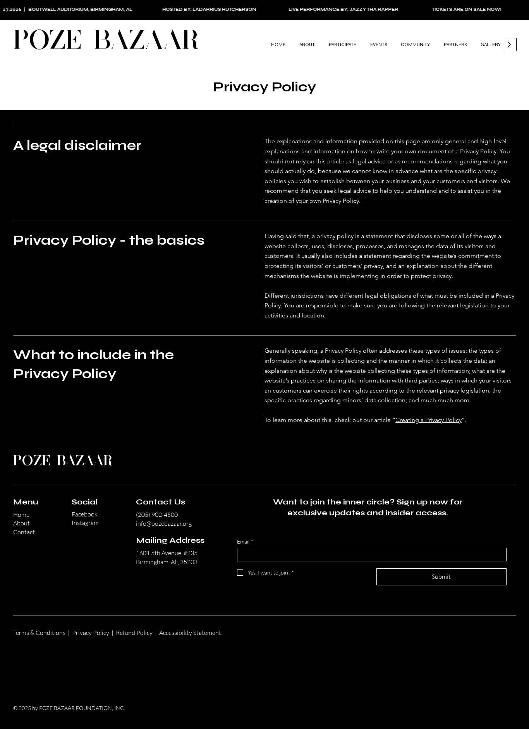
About (21, 523)
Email (245, 541)
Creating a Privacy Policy (428, 420)
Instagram (85, 523)
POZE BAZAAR (106, 41)
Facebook (85, 514)
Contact (24, 532)
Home (21, 514)
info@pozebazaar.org (164, 523)
